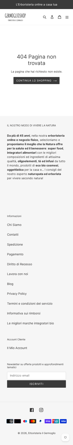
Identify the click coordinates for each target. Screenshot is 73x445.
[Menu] (67, 17)
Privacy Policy (17, 293)
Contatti (12, 234)
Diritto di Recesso (19, 264)
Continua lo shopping (34, 80)
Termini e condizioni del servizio (29, 303)
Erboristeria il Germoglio (41, 433)
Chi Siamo (14, 225)
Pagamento (15, 254)
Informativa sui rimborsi (23, 313)
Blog (10, 284)
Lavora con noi (17, 274)
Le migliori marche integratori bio (30, 323)
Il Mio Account (17, 348)
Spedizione (15, 244)
